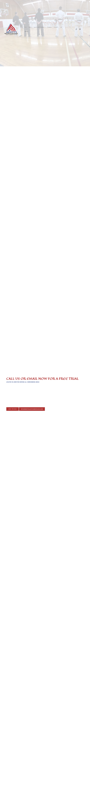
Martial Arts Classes (39, 27)
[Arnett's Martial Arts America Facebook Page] (76, 29)
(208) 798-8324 (12, 409)
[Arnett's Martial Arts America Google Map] (80, 29)
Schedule (49, 27)
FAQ (61, 27)
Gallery (56, 27)
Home (25, 27)
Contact (26, 31)
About (30, 27)
